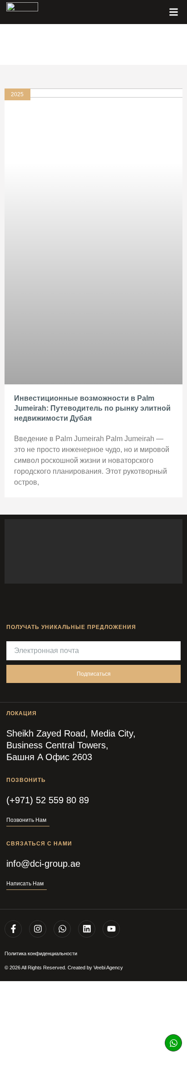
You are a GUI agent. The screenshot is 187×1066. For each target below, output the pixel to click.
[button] (173, 12)
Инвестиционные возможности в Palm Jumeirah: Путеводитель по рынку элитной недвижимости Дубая (92, 408)
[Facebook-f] (13, 929)
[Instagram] (37, 929)
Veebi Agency (108, 967)
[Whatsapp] (173, 1042)
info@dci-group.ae (43, 864)
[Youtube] (111, 929)
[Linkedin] (86, 929)
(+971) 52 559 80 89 (47, 800)
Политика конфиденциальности (41, 953)
